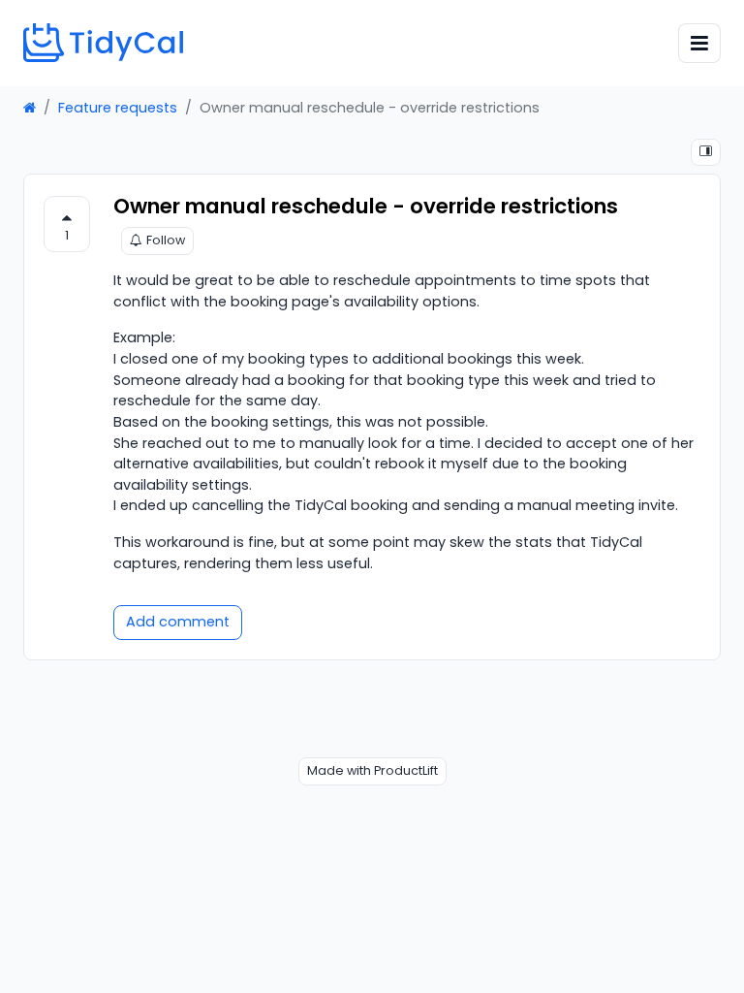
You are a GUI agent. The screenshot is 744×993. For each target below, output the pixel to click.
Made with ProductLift (372, 770)
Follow (165, 240)
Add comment (178, 621)
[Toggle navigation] (699, 43)
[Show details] (706, 153)
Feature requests (117, 107)
